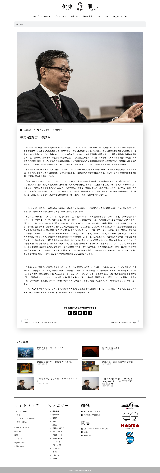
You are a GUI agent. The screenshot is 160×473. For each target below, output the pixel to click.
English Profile (120, 16)
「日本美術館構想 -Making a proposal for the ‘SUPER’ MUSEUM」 (117, 381)
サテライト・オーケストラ (50, 347)
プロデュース (60, 16)
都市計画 (74, 16)
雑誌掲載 (55, 411)
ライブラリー (102, 16)
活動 (54, 421)
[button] (70, 313)
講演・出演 (87, 16)
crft (90, 470)
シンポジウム (57, 448)
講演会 (54, 418)
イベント (55, 452)
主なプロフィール (40, 16)
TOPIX (54, 458)
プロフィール (57, 435)
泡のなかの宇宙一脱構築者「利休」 (55, 361)
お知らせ (55, 455)
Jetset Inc (85, 470)
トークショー (57, 442)
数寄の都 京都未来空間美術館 (118, 361)
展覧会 (54, 425)
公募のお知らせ (58, 428)
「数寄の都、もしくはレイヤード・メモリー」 (57, 380)
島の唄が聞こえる (111, 347)
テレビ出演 (56, 445)
